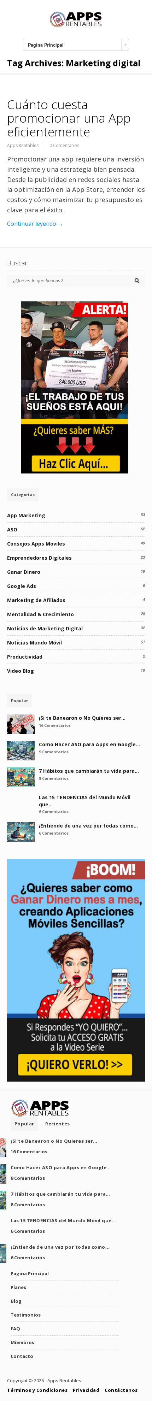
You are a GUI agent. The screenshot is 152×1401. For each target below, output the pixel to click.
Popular (19, 700)
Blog (16, 1301)
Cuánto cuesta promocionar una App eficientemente (69, 118)
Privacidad (86, 1390)
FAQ (15, 1328)
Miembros (22, 1342)
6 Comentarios (54, 811)
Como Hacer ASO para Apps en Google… (89, 744)
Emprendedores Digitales (39, 557)
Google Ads (21, 586)
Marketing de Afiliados (36, 600)
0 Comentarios (64, 145)
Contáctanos (121, 1390)
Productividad (24, 656)
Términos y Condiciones (37, 1390)
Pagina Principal (30, 1273)
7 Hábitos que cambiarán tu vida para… (89, 770)
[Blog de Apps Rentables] (76, 26)
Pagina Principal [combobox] (46, 45)
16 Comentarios (55, 725)
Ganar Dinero (23, 572)
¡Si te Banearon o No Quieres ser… (82, 717)
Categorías (23, 494)
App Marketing (26, 515)
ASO (12, 529)
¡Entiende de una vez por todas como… (88, 825)
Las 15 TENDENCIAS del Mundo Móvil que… (63, 1220)
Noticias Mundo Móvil (34, 642)
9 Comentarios (54, 751)
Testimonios (26, 1315)
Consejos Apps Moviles (36, 543)
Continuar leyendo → (35, 224)
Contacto (22, 1356)
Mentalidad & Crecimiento (40, 614)
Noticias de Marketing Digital (45, 628)
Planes (18, 1287)
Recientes (57, 1123)
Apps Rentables (23, 145)
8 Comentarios (54, 778)
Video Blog (20, 670)
